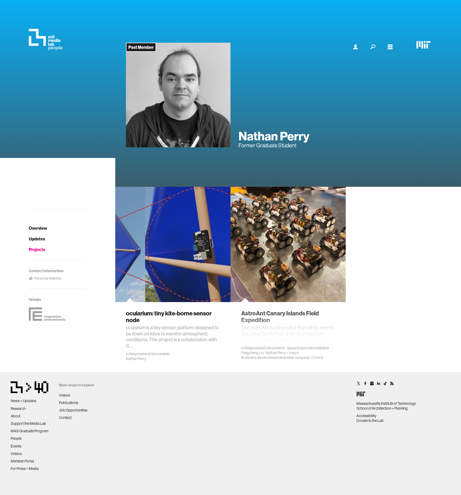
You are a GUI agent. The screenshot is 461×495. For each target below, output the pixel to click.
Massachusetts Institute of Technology (386, 403)
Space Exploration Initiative (308, 348)
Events (16, 446)
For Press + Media (25, 468)
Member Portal (22, 461)
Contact (65, 417)
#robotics (249, 357)
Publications (68, 402)
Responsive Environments (149, 353)
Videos (16, 453)
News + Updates (23, 400)
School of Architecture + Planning (382, 408)
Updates (37, 238)
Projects (37, 249)
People (16, 438)
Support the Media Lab (28, 423)
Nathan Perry (136, 358)
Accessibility (366, 415)
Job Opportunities (73, 410)
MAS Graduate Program (29, 431)
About (15, 416)
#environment (268, 357)
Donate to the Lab (370, 420)
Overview (38, 228)
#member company (294, 357)
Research (18, 408)
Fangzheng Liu (252, 352)
